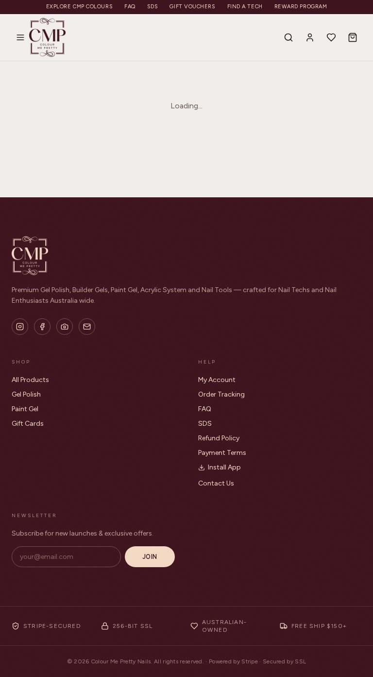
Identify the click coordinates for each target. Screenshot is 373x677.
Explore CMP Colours (79, 6)
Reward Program (300, 6)
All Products (30, 380)
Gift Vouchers (192, 6)
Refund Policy (218, 438)
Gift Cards (28, 423)
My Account (217, 380)
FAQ (130, 6)
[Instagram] (20, 326)
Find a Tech (245, 6)
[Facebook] (42, 326)
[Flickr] (64, 326)
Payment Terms (222, 453)
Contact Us (216, 483)
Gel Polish (26, 394)
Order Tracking (221, 394)
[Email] (87, 326)
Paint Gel (25, 409)
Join (149, 556)
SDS (152, 6)
